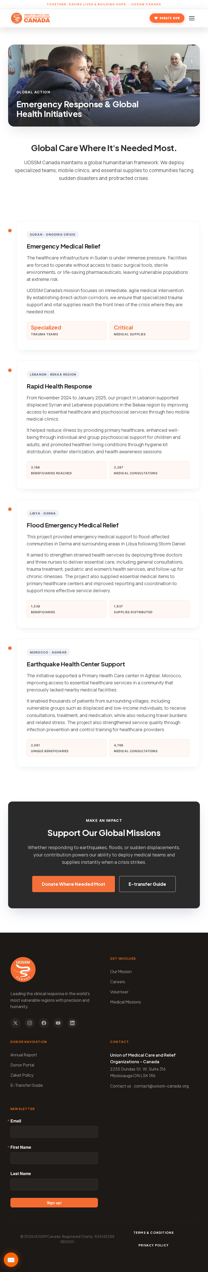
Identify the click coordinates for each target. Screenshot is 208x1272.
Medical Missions (125, 1001)
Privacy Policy (153, 1245)
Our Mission (121, 971)
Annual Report (23, 1054)
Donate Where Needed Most (73, 884)
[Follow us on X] (15, 1023)
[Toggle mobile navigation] (192, 18)
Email (15, 1121)
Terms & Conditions (153, 1233)
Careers (117, 981)
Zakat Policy (21, 1075)
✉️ (11, 1259)
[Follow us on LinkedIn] (72, 1023)
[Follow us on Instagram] (30, 1023)
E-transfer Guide (147, 884)
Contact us (120, 1086)
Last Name (20, 1174)
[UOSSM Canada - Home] (30, 18)
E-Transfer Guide (26, 1085)
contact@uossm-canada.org (161, 1086)
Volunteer (119, 991)
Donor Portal (22, 1065)
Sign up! (54, 1202)
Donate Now (170, 18)
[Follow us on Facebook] (44, 1023)
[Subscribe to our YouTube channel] (58, 1023)
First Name (20, 1147)
